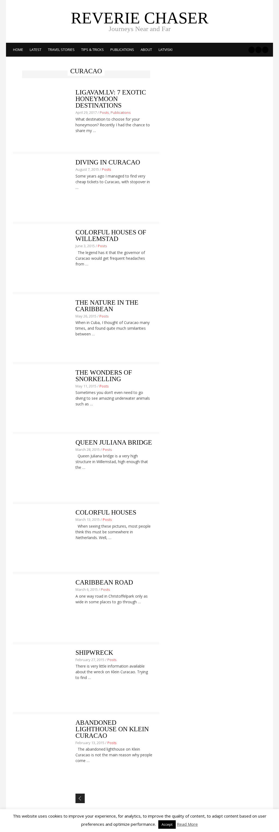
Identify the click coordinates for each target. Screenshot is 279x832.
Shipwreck (94, 652)
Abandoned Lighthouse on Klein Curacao (112, 729)
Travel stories (61, 49)
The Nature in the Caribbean (106, 306)
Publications (122, 49)
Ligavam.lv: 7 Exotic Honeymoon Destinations (110, 99)
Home (18, 49)
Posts (104, 112)
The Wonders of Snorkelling (103, 376)
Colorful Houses (105, 512)
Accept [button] (167, 824)
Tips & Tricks (92, 49)
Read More (187, 824)
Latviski (165, 49)
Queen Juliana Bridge (113, 442)
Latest (35, 49)
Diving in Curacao (107, 162)
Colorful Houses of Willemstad (110, 235)
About (146, 49)
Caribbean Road (104, 582)
